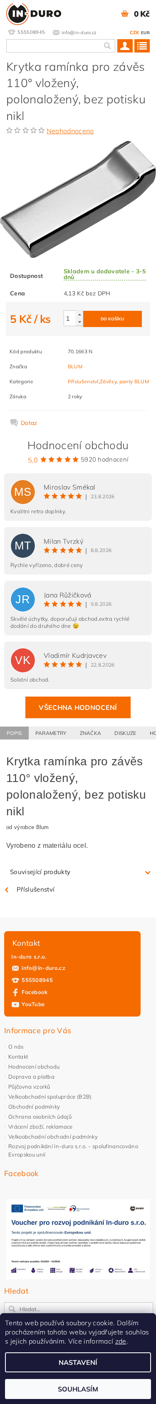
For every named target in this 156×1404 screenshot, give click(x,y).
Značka (91, 733)
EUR (145, 32)
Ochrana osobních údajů (40, 1116)
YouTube (33, 1004)
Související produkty (40, 872)
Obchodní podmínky (34, 1106)
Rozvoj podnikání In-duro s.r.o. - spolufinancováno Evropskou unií (73, 1150)
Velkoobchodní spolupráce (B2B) (50, 1096)
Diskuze (125, 733)
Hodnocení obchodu (33, 1066)
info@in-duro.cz (43, 967)
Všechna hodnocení (78, 707)
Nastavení (78, 1362)
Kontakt (18, 1056)
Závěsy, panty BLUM (124, 381)
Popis (14, 733)
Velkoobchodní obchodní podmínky (53, 1136)
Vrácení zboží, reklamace (40, 1126)
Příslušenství (83, 381)
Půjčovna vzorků (29, 1086)
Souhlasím (78, 1389)
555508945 (37, 980)
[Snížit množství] (79, 322)
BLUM (75, 366)
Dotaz (29, 423)
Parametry (51, 733)
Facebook (35, 992)
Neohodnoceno (70, 131)
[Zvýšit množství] (79, 314)
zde (120, 1341)
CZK (134, 32)
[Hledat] (107, 46)
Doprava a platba (31, 1076)
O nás (16, 1046)
